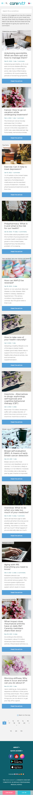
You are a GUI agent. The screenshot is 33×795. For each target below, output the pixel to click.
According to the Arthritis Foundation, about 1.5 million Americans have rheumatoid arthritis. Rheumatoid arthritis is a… (16, 640)
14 (23, 721)
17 (9, 723)
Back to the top (24, 715)
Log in (24, 792)
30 (21, 731)
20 (24, 723)
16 (4, 723)
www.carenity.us (11, 780)
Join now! (9, 792)
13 (18, 721)
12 (13, 721)
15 (28, 721)
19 (19, 723)
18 (14, 723)
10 (11, 731)
